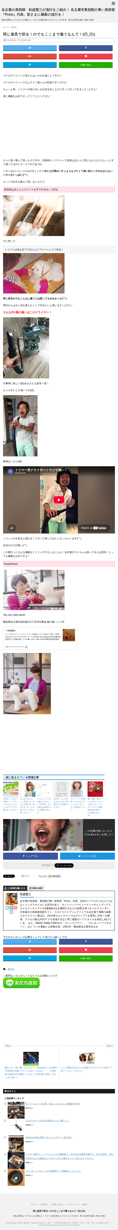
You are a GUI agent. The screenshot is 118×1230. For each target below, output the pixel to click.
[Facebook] (11, 907)
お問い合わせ (57, 1204)
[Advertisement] (59, 130)
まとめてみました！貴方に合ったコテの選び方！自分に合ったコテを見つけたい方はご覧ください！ (27, 806)
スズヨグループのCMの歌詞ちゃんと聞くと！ (47, 1120)
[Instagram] (11, 912)
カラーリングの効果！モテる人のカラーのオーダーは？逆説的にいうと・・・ (78, 804)
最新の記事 (37, 888)
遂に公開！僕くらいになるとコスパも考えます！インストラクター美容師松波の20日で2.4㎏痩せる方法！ (95, 807)
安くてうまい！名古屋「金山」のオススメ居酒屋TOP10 (52, 1103)
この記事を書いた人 (16, 888)
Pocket (43, 876)
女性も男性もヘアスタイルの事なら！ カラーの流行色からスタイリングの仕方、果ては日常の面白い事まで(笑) (59, 1216)
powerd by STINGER (70, 1225)
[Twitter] (7, 907)
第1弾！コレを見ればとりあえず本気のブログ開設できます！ (61, 803)
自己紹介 (44, 1204)
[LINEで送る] (54, 876)
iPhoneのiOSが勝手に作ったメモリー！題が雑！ (49, 1137)
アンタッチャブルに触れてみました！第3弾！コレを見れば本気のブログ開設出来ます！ (44, 806)
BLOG (11, 969)
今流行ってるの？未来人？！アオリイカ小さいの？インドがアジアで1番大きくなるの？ (10, 804)
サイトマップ (72, 1204)
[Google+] (15, 907)
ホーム (34, 1204)
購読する (11, 1091)
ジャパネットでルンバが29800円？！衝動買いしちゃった (53, 1171)
